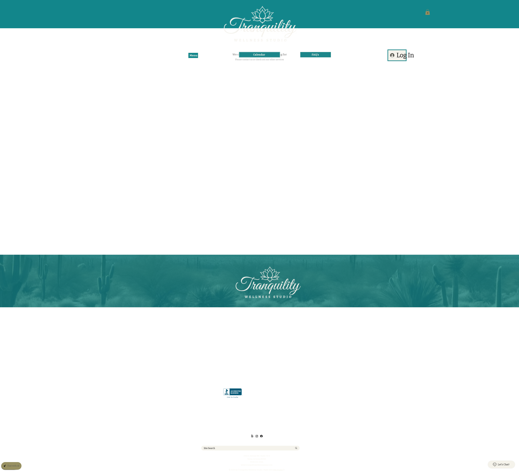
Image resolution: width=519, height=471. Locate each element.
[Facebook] (261, 436)
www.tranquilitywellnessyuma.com (256, 465)
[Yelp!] (252, 436)
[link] (427, 12)
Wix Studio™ (279, 470)
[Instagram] (256, 436)
